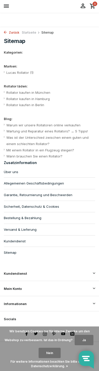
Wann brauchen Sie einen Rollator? (34, 156)
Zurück (13, 32)
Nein (49, 353)
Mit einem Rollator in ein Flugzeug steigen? (40, 150)
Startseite (29, 32)
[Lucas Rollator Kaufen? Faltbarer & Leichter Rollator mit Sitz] (27, 6)
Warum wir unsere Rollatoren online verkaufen (43, 125)
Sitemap (10, 252)
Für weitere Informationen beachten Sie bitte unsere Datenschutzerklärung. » (49, 364)
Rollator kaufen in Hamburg (28, 99)
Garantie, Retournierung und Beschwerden (38, 195)
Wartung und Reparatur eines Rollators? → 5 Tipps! (47, 131)
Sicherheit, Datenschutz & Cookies (31, 206)
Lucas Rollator (20, 73)
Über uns (11, 172)
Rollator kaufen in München (28, 92)
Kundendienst (15, 241)
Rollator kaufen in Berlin (25, 105)
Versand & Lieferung (20, 229)
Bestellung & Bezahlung (22, 218)
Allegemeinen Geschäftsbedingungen (34, 183)
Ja (84, 340)
